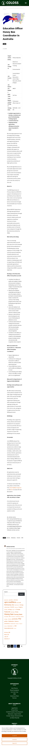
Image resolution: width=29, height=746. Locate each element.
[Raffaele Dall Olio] (5, 566)
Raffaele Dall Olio (10, 546)
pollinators (7, 623)
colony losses (7, 607)
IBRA (10, 616)
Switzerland (9, 626)
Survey (5, 626)
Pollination (11, 621)
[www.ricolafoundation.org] (10, 657)
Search (6, 591)
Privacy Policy (14, 710)
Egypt (13, 609)
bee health (18, 602)
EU (15, 609)
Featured (18, 537)
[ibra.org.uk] (19, 657)
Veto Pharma (14, 688)
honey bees (18, 614)
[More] (21, 646)
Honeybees (6, 616)
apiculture (11, 600)
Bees (13, 605)
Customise (14, 739)
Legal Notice (14, 708)
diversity (5, 609)
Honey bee (9, 614)
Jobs (7, 8)
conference (16, 607)
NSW (22, 537)
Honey (16, 612)
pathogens (6, 619)
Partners (14, 698)
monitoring (17, 616)
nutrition (22, 616)
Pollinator (16, 621)
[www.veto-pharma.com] (14, 657)
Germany (12, 612)
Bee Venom (17, 604)
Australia (8, 537)
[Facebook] (15, 646)
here (12, 489)
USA (15, 626)
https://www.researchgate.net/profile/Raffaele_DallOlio (15, 548)
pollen (6, 621)
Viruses (15, 628)
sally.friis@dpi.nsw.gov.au (15, 487)
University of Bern (14, 696)
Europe (18, 609)
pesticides (15, 619)
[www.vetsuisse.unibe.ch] (17, 657)
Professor (17, 623)
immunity (13, 616)
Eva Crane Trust (14, 692)
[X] (18, 646)
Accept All (14, 735)
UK (13, 626)
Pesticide (9, 619)
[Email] (11, 646)
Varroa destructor (8, 628)
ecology (10, 609)
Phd (19, 618)
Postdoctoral (12, 623)
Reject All (14, 743)
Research (20, 623)
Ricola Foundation (14, 690)
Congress (20, 607)
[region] (14, 735)
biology (21, 605)
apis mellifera (10, 602)
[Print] (8, 646)
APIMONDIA (16, 599)
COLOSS (12, 607)
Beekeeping (13, 537)
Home (4, 8)
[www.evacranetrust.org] (12, 657)
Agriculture (6, 599)
